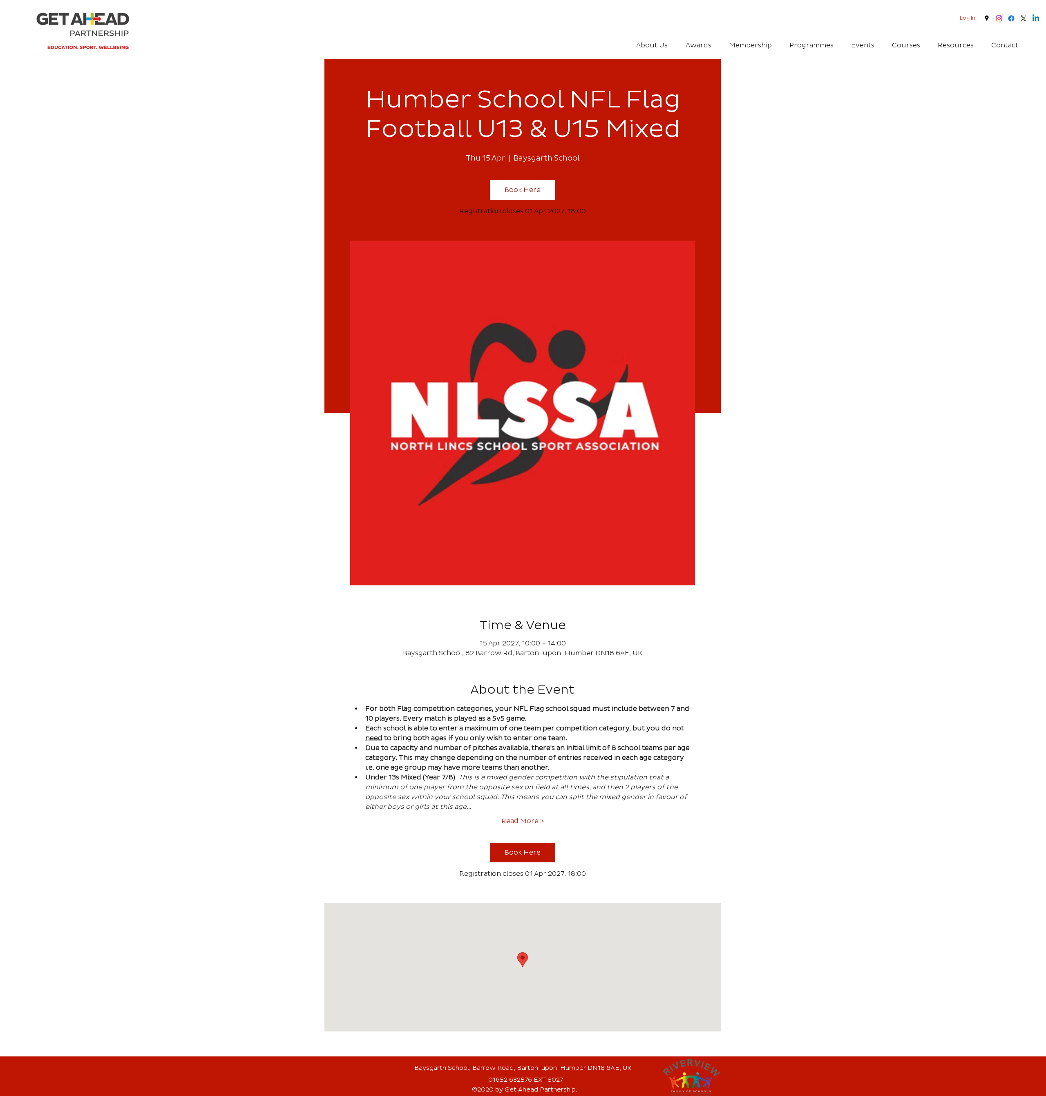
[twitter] (1023, 18)
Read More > (522, 821)
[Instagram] (999, 18)
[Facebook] (1011, 18)
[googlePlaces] (987, 18)
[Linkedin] (1036, 18)
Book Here (523, 190)
